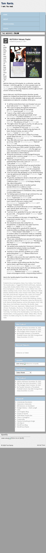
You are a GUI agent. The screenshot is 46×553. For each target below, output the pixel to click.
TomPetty (10, 266)
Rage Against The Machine (20, 300)
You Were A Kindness (28, 316)
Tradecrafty (21, 419)
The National (14, 310)
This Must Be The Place (33, 310)
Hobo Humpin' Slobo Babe (27, 293)
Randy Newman (17, 302)
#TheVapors (32, 156)
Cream (9, 127)
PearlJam (34, 214)
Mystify (10, 298)
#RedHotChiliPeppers (14, 189)
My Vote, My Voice (23, 330)
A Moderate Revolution (24, 402)
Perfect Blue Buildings (29, 298)
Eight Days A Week (36, 291)
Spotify (5, 89)
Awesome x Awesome (24, 404)
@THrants (32, 285)
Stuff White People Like (24, 415)
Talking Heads (29, 306)
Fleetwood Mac (13, 293)
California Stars (19, 289)
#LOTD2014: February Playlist (20, 39)
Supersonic (21, 306)
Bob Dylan (36, 287)
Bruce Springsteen (15, 283)
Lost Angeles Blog (23, 412)
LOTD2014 (33, 106)
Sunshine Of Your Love (10, 306)
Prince (29, 208)
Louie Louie (25, 296)
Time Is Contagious (23, 417)
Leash (30, 295)
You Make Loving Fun (15, 316)
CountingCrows (27, 136)
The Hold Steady (29, 308)
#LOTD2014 (10, 144)
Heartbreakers (19, 266)
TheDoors (10, 271)
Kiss (26, 295)
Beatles (13, 287)
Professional (8, 24)
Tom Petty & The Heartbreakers (20, 312)
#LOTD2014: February (10, 279)
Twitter (26, 314)
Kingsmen (34, 259)
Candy (27, 289)
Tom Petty (6, 312)
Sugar (21, 253)
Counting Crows (12, 291)
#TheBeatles (34, 174)
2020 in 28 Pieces (22, 328)
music (5, 298)
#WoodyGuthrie (30, 180)
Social (5, 28)
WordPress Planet (23, 427)
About (5, 19)
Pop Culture (29, 283)
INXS (21, 106)
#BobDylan (28, 167)
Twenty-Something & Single (26, 421)
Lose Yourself (17, 296)
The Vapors (21, 310)
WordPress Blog (22, 425)
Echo (28, 291)
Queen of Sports (22, 414)
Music (23, 283)
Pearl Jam (19, 298)
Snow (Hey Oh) (24, 304)
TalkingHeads (28, 241)
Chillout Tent (33, 289)
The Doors (19, 308)
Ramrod (9, 302)
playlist (39, 298)
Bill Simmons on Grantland (25, 406)
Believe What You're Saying (24, 287)
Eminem (10, 111)
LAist (18, 410)
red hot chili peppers (29, 302)
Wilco (35, 314)
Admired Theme (41, 445)
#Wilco (38, 180)
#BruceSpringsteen (27, 142)
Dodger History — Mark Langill (27, 408)
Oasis (9, 198)
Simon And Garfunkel (13, 304)
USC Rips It (20, 423)
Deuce (25, 291)
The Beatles (12, 308)
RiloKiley (10, 122)
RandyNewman (12, 203)
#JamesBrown (35, 162)
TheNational (11, 117)
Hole (13, 226)
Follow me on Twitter (22, 353)
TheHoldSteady (12, 250)
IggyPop (10, 133)
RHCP (38, 302)
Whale (9, 232)
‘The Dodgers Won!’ (23, 331)
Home (5, 14)
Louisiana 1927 (34, 296)
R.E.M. (9, 300)
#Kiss (13, 149)
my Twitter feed (8, 87)
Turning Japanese (18, 314)
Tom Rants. (7, 3)
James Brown (14, 295)
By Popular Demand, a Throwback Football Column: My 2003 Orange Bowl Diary (29, 335)
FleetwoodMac (29, 219)
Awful (8, 287)
